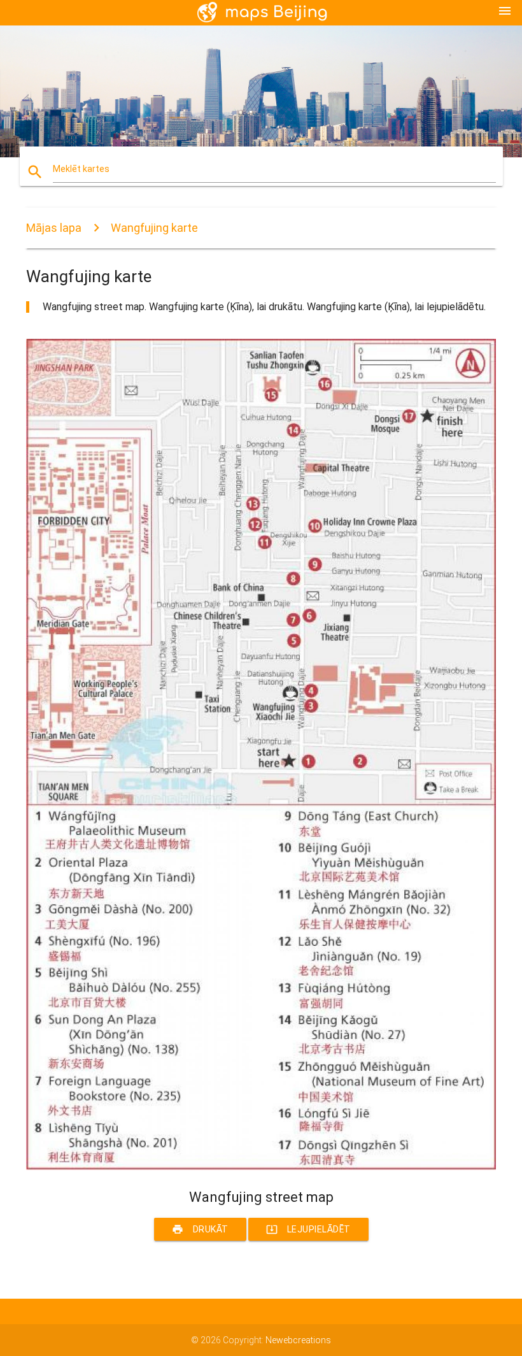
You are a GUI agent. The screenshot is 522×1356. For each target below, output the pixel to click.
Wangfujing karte (154, 227)
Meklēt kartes (81, 169)
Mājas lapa (53, 227)
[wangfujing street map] (261, 1167)
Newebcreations (298, 1340)
